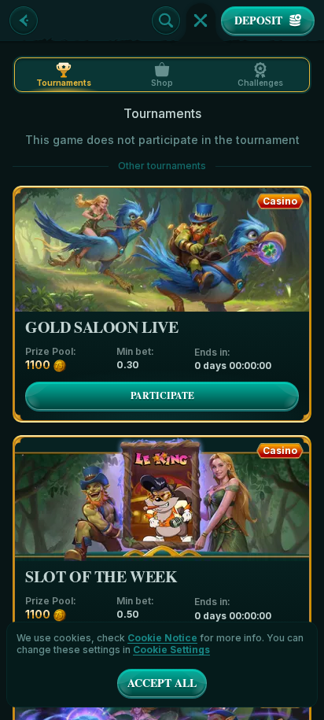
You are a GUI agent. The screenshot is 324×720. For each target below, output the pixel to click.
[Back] (23, 20)
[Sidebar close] (200, 20)
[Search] (166, 20)
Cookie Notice (162, 638)
